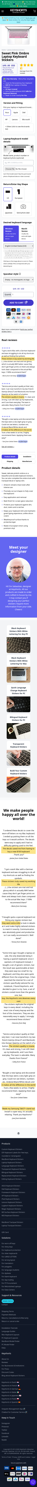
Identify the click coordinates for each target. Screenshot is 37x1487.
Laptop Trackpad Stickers (11, 1225)
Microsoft (26, 119)
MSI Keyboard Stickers (10, 1215)
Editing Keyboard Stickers (12, 1179)
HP (6, 119)
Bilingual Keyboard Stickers (12, 1172)
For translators (7, 1263)
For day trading (8, 1280)
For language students (10, 1270)
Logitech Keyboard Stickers (12, 1205)
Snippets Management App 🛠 (13, 1409)
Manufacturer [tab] (27, 461)
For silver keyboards (9, 1253)
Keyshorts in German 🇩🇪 (11, 1389)
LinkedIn (5, 1436)
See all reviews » (8, 447)
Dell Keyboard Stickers (10, 1189)
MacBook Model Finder (11, 1341)
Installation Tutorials (10, 1328)
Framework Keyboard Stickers (13, 1192)
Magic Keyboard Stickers (11, 1209)
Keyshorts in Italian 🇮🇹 (10, 1392)
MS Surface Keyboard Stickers (13, 1212)
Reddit (4, 1440)
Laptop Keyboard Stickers (12, 1162)
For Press (5, 1369)
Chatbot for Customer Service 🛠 (14, 1412)
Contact (5, 1305)
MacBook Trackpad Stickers (12, 1222)
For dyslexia (6, 1273)
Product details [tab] (10, 457)
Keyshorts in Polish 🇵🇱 (10, 1399)
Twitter (4, 1430)
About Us (5, 1359)
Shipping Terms (8, 1311)
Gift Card (5, 1232)
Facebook (5, 1433)
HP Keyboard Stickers (10, 1196)
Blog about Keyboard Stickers (13, 1375)
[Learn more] (20, 274)
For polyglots (7, 1266)
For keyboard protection (11, 1250)
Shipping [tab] (10, 461)
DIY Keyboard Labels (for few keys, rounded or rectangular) (15, 1154)
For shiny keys (7, 1247)
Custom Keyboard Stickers (12, 1149)
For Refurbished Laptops (11, 1286)
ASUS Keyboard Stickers (11, 1186)
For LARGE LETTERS (9, 1257)
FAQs (4, 1348)
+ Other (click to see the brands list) (17, 127)
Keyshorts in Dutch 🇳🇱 (10, 1382)
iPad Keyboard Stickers (11, 1199)
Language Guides (8, 1331)
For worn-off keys (8, 1243)
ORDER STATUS (7, 1301)
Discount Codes (8, 1372)
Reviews (5, 1362)
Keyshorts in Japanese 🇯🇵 (11, 1395)
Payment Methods (9, 1315)
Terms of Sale (6, 1457)
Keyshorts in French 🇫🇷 (11, 1385)
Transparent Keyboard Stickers (14, 1169)
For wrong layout (8, 1260)
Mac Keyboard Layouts (10, 1334)
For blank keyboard (9, 1276)
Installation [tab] (27, 457)
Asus (7, 112)
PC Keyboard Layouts (10, 1338)
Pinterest (5, 1426)
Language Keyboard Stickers (13, 1166)
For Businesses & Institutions (13, 1365)
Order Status (22, 6)
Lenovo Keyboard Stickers (12, 1202)
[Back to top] (18, 1133)
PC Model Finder (8, 1344)
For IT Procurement (9, 1283)
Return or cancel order (10, 1321)
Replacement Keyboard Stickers (14, 1176)
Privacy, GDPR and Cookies (21, 1457)
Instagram (6, 1423)
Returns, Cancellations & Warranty (15, 1318)
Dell (23, 112)
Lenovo (15, 119)
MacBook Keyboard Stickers (12, 1159)
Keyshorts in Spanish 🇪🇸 (11, 1402)
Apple (15, 112)
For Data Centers (8, 1290)
